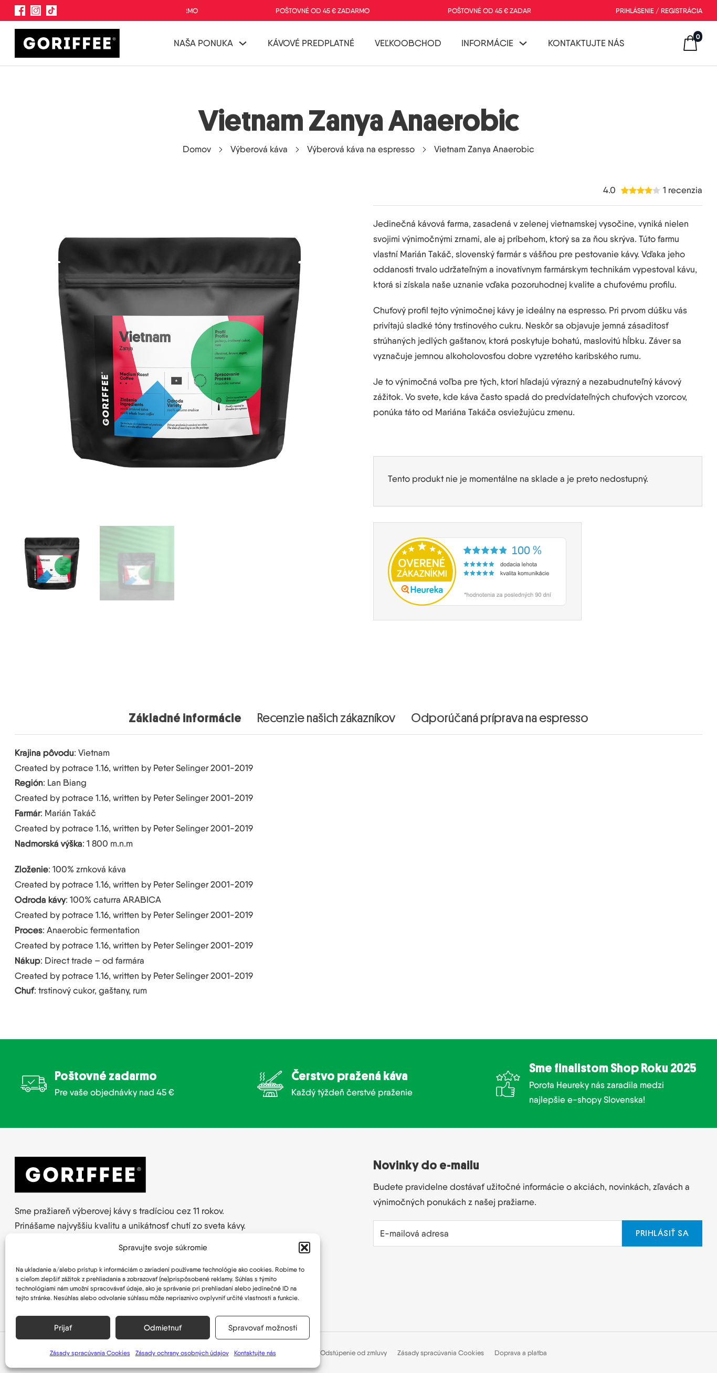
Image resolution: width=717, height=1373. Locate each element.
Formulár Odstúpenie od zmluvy (340, 1352)
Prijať (63, 1328)
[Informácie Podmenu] (523, 43)
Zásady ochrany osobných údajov (182, 1353)
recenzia (682, 190)
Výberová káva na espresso (361, 149)
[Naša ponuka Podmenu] (242, 43)
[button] (304, 1247)
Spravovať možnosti (262, 1328)
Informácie (487, 43)
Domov (197, 149)
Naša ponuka (203, 43)
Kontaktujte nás (255, 1353)
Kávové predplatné (311, 43)
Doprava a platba (520, 1352)
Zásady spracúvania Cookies (90, 1353)
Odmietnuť (163, 1328)
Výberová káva (259, 149)
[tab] (185, 718)
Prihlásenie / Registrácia (659, 10)
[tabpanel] (359, 867)
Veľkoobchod (408, 43)
